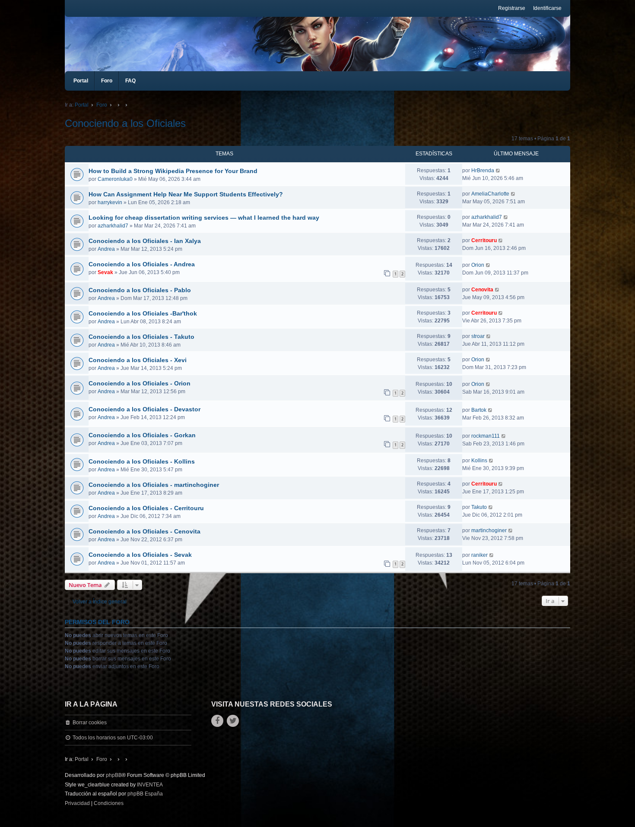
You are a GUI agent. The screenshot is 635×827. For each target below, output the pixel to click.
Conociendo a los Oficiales (125, 123)
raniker (479, 555)
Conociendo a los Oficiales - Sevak (140, 554)
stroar (478, 336)
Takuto (479, 507)
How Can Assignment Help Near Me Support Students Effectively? (186, 194)
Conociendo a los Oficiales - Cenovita (144, 531)
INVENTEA (150, 785)
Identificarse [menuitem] (547, 8)
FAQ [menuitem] (130, 81)
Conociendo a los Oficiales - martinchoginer (154, 484)
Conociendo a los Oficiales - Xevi (138, 360)
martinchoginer (489, 530)
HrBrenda (482, 170)
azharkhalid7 (113, 226)
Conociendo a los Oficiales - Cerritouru (146, 508)
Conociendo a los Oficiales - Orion (139, 383)
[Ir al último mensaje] (498, 170)
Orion (477, 265)
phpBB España (145, 794)
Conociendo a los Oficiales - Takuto (141, 336)
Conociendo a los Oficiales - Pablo (140, 290)
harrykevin (110, 202)
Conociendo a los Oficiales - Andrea (142, 264)
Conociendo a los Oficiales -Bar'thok (143, 313)
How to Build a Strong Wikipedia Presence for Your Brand (173, 170)
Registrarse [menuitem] (511, 8)
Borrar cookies (90, 723)
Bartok (478, 410)
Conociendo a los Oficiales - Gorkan (142, 435)
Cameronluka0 (115, 179)
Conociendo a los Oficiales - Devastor (144, 409)
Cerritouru (484, 240)
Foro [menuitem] (106, 81)
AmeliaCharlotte (490, 194)
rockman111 (485, 436)
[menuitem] (77, 803)
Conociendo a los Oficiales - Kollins (142, 461)
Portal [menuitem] (80, 81)
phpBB (114, 775)
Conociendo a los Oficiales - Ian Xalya (145, 240)
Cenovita (482, 290)
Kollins (479, 461)
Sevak (105, 272)
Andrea (106, 249)
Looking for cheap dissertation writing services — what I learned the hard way (204, 217)
